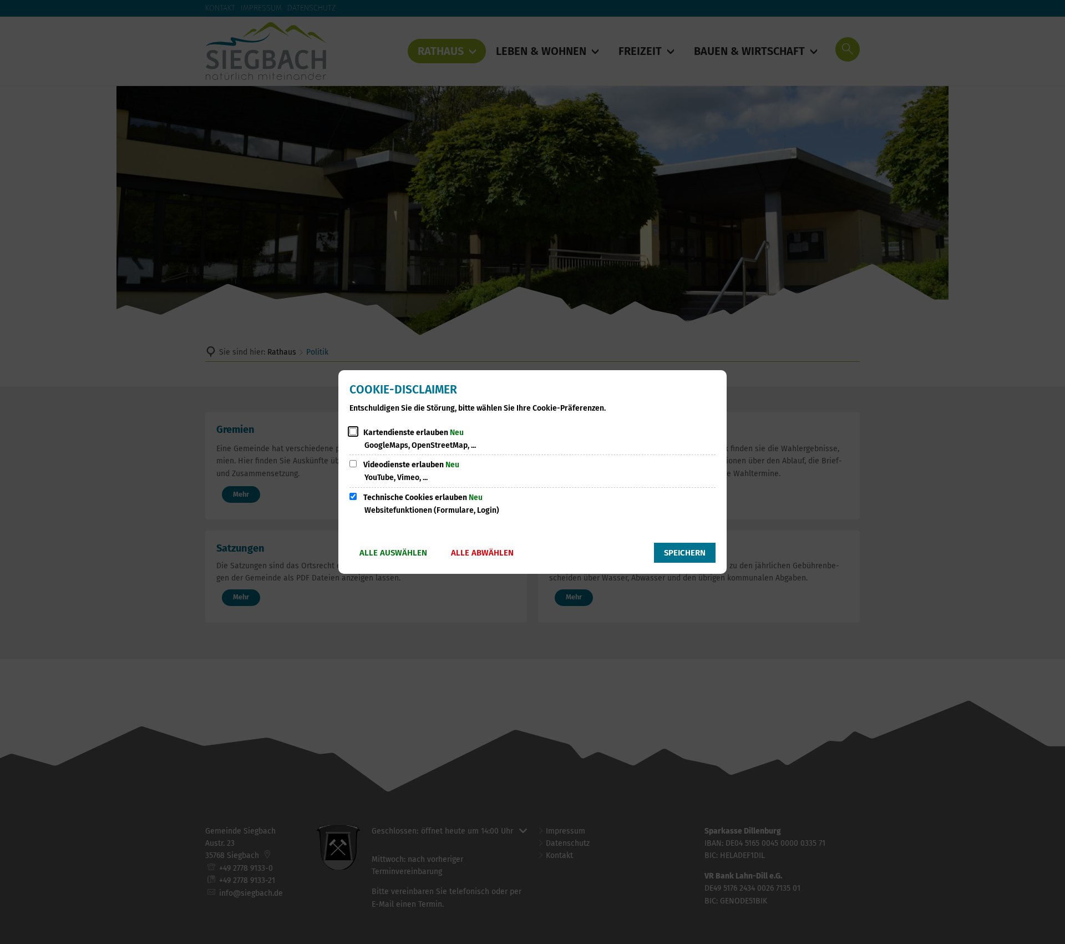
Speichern (685, 553)
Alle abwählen (482, 553)
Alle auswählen (393, 553)
